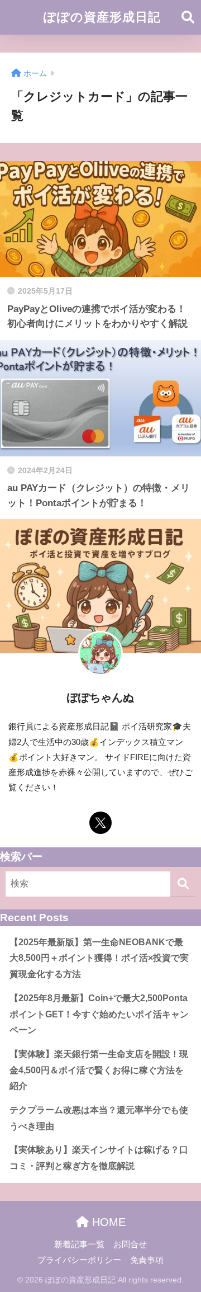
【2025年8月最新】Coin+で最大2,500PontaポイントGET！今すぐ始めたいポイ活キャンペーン (99, 1014)
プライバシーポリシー (79, 1260)
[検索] (182, 884)
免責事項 (147, 1260)
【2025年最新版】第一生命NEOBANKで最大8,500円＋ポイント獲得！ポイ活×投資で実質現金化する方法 (99, 958)
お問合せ (130, 1244)
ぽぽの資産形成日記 (102, 17)
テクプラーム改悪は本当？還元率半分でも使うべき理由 (98, 1118)
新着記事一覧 (79, 1244)
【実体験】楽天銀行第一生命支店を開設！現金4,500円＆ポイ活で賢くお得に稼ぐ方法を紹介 (98, 1070)
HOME (107, 1222)
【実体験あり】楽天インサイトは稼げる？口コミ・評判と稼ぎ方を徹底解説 (98, 1158)
